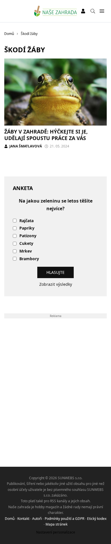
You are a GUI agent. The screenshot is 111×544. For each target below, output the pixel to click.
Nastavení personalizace (55, 532)
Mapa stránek (56, 524)
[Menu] (102, 11)
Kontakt (23, 518)
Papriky (26, 228)
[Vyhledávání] (93, 11)
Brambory (29, 259)
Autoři (37, 518)
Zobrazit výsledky (55, 284)
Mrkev (25, 251)
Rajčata (26, 220)
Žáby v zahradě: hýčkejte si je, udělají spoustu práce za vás (46, 134)
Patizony (27, 236)
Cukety (26, 243)
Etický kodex (96, 518)
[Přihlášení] (83, 11)
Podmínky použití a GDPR (64, 518)
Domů (10, 518)
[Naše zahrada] (55, 11)
